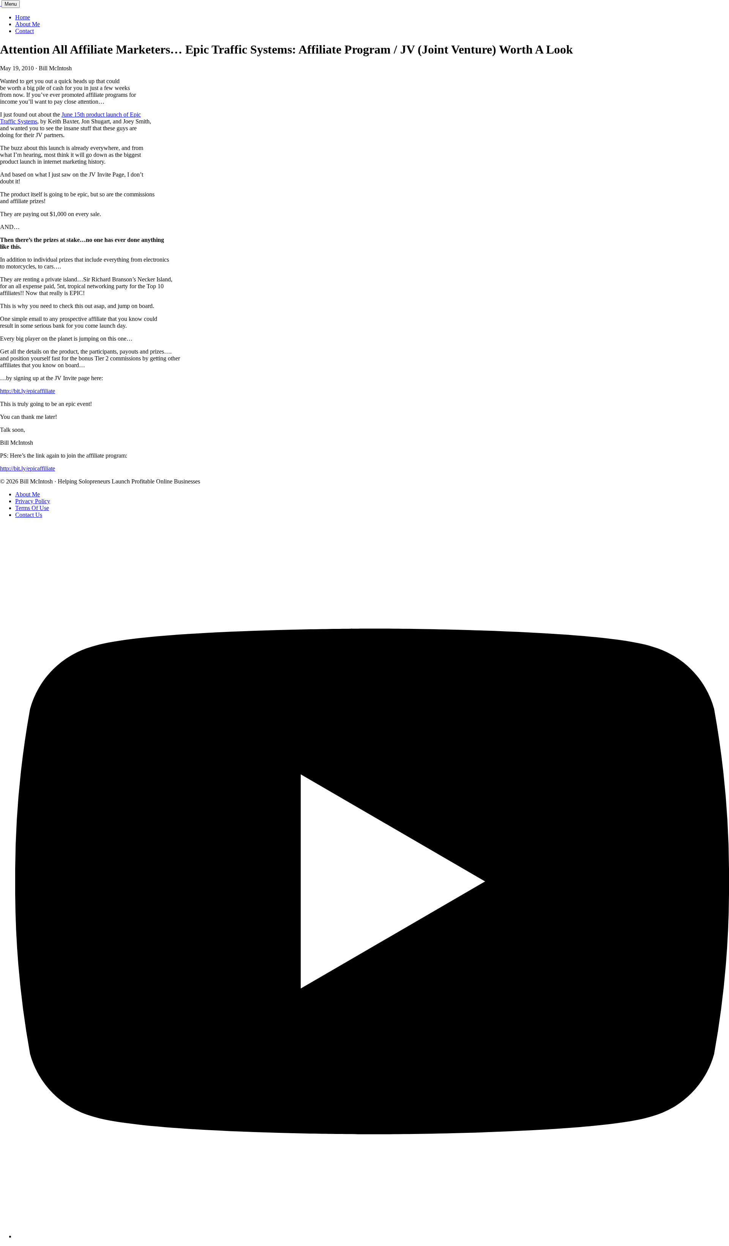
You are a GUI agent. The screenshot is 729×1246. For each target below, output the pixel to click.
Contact (24, 31)
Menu (11, 4)
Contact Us (28, 515)
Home (22, 17)
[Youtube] (372, 1236)
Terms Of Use (32, 508)
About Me (27, 24)
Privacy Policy (32, 501)
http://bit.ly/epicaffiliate (27, 391)
